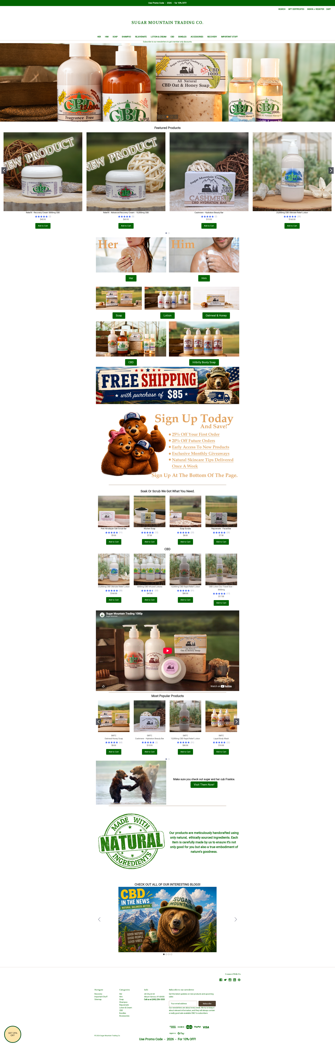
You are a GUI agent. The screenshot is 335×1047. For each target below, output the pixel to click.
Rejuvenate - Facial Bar (221, 528)
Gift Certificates (296, 9)
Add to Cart (43, 226)
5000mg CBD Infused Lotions (149, 586)
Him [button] (204, 278)
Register (320, 9)
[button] (131, 254)
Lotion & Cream (158, 37)
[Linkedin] (234, 979)
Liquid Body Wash (221, 738)
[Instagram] (230, 979)
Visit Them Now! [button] (204, 784)
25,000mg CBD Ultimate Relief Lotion (292, 212)
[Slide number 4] (167, 82)
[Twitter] (225, 979)
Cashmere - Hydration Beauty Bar (209, 212)
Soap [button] (119, 315)
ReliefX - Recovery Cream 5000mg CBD (43, 212)
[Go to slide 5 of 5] (176, 117)
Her (99, 37)
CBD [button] (131, 362)
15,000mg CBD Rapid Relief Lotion (185, 586)
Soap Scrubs (185, 528)
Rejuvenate (141, 37)
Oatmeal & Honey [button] (216, 315)
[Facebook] (220, 979)
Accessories (197, 37)
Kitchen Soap (149, 528)
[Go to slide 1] (4, 170)
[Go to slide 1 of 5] (159, 117)
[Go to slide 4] (99, 920)
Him (106, 37)
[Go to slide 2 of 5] (163, 117)
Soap (115, 37)
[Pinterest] (239, 979)
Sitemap (98, 999)
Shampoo (126, 37)
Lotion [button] (167, 315)
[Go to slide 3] (169, 954)
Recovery (212, 37)
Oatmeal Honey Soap (114, 738)
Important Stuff (229, 37)
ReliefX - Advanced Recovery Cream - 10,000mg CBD (126, 212)
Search (281, 9)
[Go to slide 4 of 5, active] (172, 117)
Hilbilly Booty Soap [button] (204, 362)
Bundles (182, 37)
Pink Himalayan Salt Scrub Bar (114, 528)
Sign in (310, 9)
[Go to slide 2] (331, 170)
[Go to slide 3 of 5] (167, 117)
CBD (172, 37)
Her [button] (131, 278)
